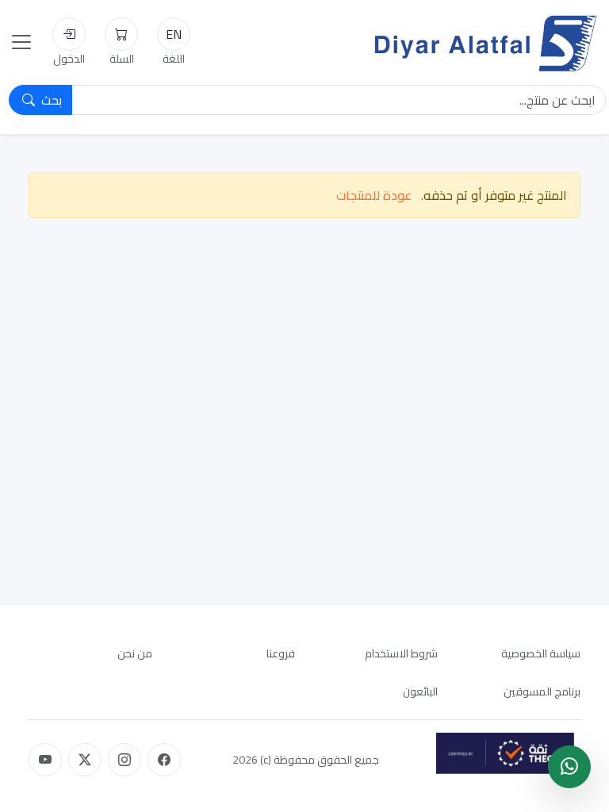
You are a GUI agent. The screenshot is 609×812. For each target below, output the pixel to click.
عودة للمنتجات (374, 195)
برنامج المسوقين (542, 691)
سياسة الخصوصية (540, 653)
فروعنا (280, 653)
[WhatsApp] (569, 766)
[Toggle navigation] (21, 42)
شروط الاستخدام (401, 653)
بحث (50, 100)
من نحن (134, 653)
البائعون (420, 691)
